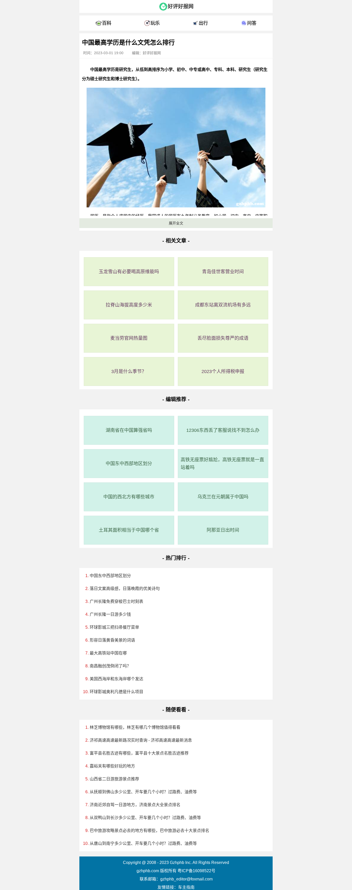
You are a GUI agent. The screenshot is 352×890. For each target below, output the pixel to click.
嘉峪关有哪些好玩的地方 (112, 766)
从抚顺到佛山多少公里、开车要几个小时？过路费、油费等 (143, 792)
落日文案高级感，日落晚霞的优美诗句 (125, 588)
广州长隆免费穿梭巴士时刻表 (116, 601)
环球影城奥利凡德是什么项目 (116, 692)
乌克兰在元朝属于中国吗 (222, 496)
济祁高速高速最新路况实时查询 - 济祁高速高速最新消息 (141, 740)
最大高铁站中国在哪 (108, 653)
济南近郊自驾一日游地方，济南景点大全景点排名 (135, 805)
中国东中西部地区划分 (129, 463)
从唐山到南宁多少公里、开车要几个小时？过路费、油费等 (143, 843)
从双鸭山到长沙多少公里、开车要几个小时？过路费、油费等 (145, 817)
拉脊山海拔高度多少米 (129, 305)
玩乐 (155, 23)
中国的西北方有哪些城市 (128, 496)
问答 (251, 23)
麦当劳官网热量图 (128, 338)
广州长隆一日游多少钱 (110, 614)
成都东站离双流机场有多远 (223, 305)
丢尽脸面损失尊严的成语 (222, 338)
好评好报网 (181, 6)
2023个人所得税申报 (223, 371)
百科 (106, 23)
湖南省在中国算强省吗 (129, 430)
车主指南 (186, 887)
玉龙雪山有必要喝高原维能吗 (129, 271)
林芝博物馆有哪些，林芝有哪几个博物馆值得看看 (135, 727)
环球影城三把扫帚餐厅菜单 (114, 627)
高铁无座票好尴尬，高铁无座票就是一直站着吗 (222, 463)
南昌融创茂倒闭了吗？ (110, 666)
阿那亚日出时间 (223, 530)
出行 (203, 23)
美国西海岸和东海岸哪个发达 (116, 679)
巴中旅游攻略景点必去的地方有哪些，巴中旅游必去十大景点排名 (149, 830)
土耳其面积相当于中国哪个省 (129, 530)
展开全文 (176, 223)
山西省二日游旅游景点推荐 (114, 779)
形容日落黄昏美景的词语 (112, 640)
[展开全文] (176, 34)
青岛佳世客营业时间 (223, 271)
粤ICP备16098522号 (196, 871)
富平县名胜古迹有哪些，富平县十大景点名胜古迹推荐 (139, 753)
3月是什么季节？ (128, 371)
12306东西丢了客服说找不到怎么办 (222, 430)
